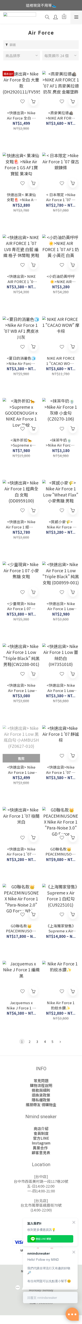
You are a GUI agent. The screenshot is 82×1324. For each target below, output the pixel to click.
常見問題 (41, 1080)
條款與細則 (41, 1090)
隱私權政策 (41, 1099)
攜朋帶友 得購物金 (41, 1104)
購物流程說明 (41, 1085)
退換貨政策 (41, 1095)
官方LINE (41, 1138)
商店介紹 (41, 1128)
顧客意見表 (41, 1152)
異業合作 (41, 1147)
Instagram (41, 1143)
